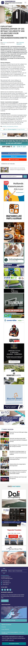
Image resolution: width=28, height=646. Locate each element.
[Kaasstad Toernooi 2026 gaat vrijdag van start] (4, 434)
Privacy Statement (5, 629)
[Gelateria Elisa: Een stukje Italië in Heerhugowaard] (4, 466)
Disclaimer (3, 626)
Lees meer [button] (11, 640)
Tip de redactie (15, 159)
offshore (16, 126)
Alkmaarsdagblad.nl (10, 1)
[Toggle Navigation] (25, 3)
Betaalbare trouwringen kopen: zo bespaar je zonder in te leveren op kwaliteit (18, 453)
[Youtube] (7, 589)
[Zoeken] (25, 176)
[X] (5, 589)
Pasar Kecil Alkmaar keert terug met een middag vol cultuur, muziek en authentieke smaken (18, 472)
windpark (4, 126)
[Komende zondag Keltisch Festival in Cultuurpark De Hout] (4, 460)
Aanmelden (5, 600)
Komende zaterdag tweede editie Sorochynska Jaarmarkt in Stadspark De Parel (18, 440)
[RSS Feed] (10, 589)
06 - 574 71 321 (19, 147)
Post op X (14, 156)
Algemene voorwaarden (6, 624)
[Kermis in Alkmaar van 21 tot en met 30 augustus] (4, 479)
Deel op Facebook (15, 153)
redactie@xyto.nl (6, 582)
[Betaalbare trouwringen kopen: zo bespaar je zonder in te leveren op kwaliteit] (4, 454)
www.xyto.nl (6, 584)
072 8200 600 (6, 581)
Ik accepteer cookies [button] (14, 643)
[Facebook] (2, 589)
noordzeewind (10, 126)
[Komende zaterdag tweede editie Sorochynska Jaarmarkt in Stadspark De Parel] (4, 441)
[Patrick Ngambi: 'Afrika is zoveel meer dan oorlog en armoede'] (4, 447)
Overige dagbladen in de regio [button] (8, 620)
